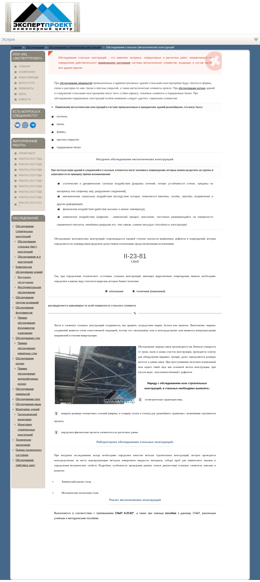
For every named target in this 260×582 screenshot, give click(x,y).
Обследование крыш (28, 404)
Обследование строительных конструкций (75, 47)
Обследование (35, 47)
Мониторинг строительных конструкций (26, 429)
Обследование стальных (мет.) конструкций (27, 246)
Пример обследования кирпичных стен (27, 348)
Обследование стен (28, 338)
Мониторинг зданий (27, 409)
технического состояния (114, 62)
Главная (16, 47)
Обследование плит (28, 399)
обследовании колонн (192, 88)
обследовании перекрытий (76, 83)
